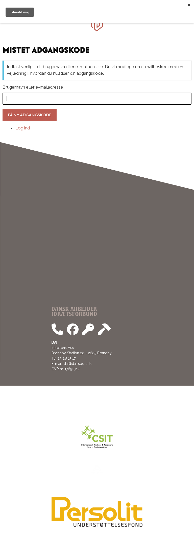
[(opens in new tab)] (97, 525)
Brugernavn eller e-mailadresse (33, 87)
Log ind (22, 127)
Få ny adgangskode (29, 114)
